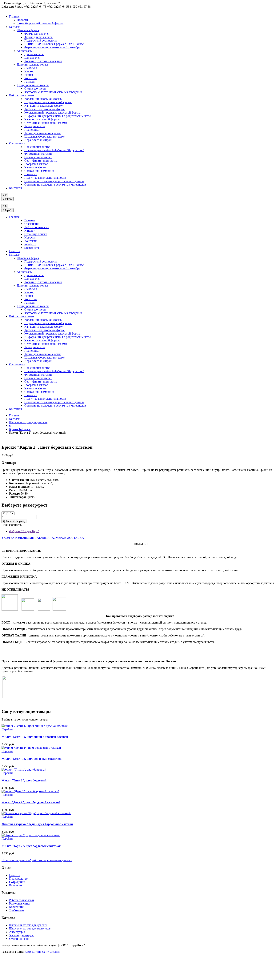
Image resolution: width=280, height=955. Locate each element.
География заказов (36, 164)
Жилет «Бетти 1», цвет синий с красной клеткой (35, 736)
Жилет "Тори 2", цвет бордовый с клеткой (31, 846)
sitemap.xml (31, 247)
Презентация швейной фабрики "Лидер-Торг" (54, 150)
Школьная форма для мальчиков (30, 928)
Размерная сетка (34, 126)
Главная (14, 16)
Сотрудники (17, 882)
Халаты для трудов (21, 935)
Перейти (7, 729)
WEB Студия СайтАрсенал (42, 951)
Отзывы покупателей (38, 157)
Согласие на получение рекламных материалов (55, 184)
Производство (18, 878)
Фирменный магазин (38, 153)
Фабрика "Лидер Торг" (24, 531)
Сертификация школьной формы (45, 122)
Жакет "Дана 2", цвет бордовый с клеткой (31, 802)
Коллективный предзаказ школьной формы (52, 112)
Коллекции (16, 907)
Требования (16, 910)
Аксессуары (24, 50)
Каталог (14, 26)
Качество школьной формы (42, 119)
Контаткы (15, 409)
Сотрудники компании (39, 170)
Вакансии (30, 174)
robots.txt (30, 244)
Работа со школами (21, 95)
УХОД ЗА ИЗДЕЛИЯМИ (18, 537)
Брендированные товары (33, 85)
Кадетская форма (35, 167)
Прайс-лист (31, 129)
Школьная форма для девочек (28, 422)
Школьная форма (28, 30)
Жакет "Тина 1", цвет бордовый (24, 780)
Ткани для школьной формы (42, 133)
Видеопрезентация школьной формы (48, 102)
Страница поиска (35, 234)
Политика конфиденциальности (45, 177)
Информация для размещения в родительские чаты (57, 116)
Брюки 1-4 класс (19, 429)
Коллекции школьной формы (43, 98)
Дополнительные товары (33, 64)
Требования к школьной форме (44, 109)
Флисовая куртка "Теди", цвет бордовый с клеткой (37, 824)
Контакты (15, 188)
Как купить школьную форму (43, 105)
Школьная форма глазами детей (44, 136)
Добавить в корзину (14, 521)
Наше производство (37, 146)
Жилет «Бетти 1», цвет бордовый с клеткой (32, 758)
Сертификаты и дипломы (41, 160)
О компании (17, 143)
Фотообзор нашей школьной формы (40, 23)
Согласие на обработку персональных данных (54, 181)
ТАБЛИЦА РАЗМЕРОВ (50, 537)
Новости (22, 20)
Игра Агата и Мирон (38, 140)
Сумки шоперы (19, 938)
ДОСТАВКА (75, 537)
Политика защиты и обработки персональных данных (37, 860)
